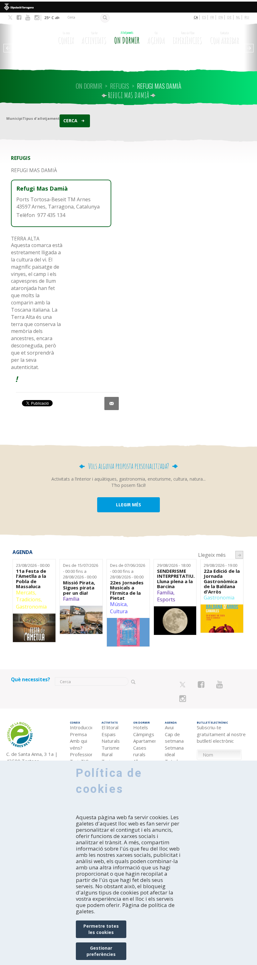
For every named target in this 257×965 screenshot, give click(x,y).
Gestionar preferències (101, 951)
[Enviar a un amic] (111, 403)
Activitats (93, 37)
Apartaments (144, 741)
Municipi (14, 118)
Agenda (156, 37)
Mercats (25, 592)
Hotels (140, 727)
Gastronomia (31, 606)
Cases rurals (139, 751)
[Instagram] (37, 17)
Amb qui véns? (78, 744)
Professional (81, 754)
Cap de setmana (174, 737)
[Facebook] (19, 17)
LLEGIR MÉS (128, 505)
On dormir (126, 37)
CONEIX (66, 37)
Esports (166, 599)
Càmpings (143, 734)
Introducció (81, 727)
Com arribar (224, 37)
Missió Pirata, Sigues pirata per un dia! (79, 588)
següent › (239, 555)
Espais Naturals (111, 737)
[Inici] (30, 38)
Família (71, 598)
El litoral (110, 727)
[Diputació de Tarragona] (128, 7)
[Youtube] (28, 17)
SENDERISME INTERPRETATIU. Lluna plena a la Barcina (175, 578)
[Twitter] (10, 18)
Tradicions (28, 599)
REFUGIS (119, 86)
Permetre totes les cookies (101, 929)
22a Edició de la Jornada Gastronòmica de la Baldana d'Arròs (222, 581)
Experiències (187, 37)
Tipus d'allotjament (41, 118)
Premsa (78, 734)
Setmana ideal (174, 751)
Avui (169, 727)
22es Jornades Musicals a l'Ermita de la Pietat (127, 590)
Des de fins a (80, 571)
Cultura (119, 611)
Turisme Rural (110, 751)
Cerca (70, 121)
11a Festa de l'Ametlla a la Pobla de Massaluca (31, 578)
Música (118, 604)
